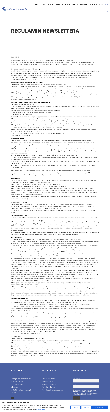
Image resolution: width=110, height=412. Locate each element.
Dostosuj (75, 407)
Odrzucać (86, 407)
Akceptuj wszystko (100, 407)
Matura (67, 4)
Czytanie (51, 4)
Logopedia (83, 4)
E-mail (74, 384)
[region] (55, 406)
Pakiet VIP (75, 4)
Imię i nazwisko (77, 378)
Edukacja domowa (96, 4)
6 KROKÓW (59, 4)
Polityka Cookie (40, 409)
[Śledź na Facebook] (12, 398)
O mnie (36, 4)
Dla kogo (43, 4)
